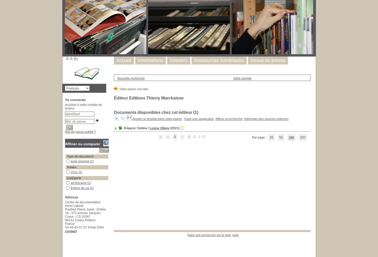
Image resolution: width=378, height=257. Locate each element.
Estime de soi (80, 188)
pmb (235, 235)
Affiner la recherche (229, 119)
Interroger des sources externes (266, 119)
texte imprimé (80, 161)
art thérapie (79, 183)
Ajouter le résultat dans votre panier (157, 119)
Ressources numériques (219, 60)
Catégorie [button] (74, 178)
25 (271, 137)
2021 (75, 172)
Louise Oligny (159, 128)
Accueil (123, 60)
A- (67, 58)
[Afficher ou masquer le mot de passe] (97, 120)
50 (281, 137)
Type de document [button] (80, 156)
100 (291, 137)
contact (71, 231)
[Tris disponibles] (129, 119)
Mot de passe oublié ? (80, 132)
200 (302, 137)
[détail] (115, 128)
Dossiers (179, 60)
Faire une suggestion (199, 119)
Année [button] (71, 167)
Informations (150, 60)
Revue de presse (267, 60)
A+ (76, 58)
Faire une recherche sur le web (209, 235)
